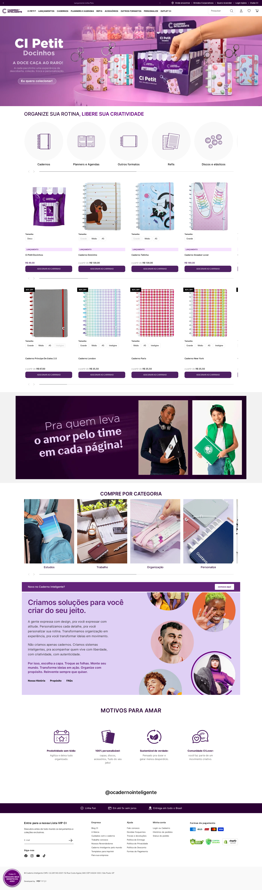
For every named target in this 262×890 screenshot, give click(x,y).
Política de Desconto (136, 847)
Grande (189, 239)
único (29, 239)
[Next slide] (33, 171)
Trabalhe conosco (99, 840)
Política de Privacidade (137, 843)
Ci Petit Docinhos (34, 255)
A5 (103, 239)
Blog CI (94, 828)
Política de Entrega (136, 840)
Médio (94, 239)
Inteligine (113, 345)
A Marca (95, 832)
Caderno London (87, 358)
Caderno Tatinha (140, 255)
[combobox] (221, 11)
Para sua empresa (99, 855)
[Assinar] (70, 840)
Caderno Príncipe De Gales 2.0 (41, 358)
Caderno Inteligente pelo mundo (106, 847)
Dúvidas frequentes (136, 832)
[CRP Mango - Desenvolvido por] (41, 881)
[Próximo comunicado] (160, 3)
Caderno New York (194, 358)
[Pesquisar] (231, 11)
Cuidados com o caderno (103, 836)
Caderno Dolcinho (87, 255)
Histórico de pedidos (163, 832)
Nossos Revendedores (102, 843)
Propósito (56, 680)
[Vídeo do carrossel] (131, 61)
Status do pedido (161, 836)
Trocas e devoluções (136, 836)
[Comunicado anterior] (3, 3)
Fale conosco (133, 828)
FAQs (69, 680)
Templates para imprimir (102, 851)
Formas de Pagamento (137, 851)
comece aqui (224, 586)
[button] (63, 11)
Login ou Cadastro (161, 828)
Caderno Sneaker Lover (197, 255)
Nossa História (36, 680)
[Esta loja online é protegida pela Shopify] (230, 844)
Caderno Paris (138, 358)
